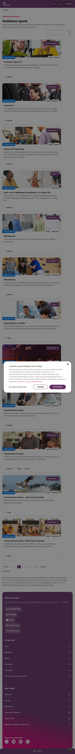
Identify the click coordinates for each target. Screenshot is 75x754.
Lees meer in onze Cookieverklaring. (30, 381)
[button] (17, 387)
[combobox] (68, 364)
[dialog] (37, 377)
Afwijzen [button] (40, 387)
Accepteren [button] (57, 387)
